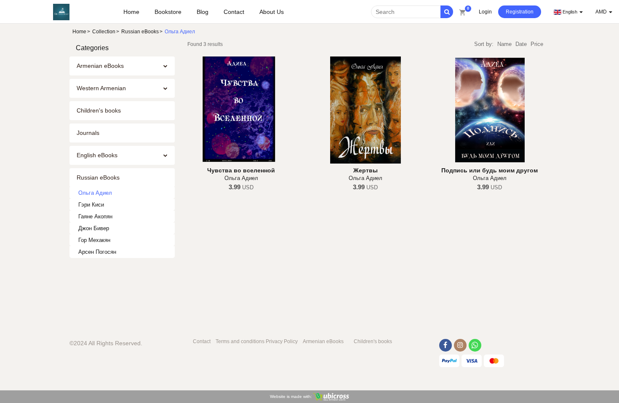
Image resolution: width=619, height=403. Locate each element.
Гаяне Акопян (95, 216)
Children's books (99, 110)
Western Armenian (101, 88)
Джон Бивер (93, 228)
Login (485, 12)
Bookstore (168, 11)
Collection (103, 32)
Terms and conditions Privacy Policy (257, 341)
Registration (520, 12)
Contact (234, 11)
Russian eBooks (140, 32)
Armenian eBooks (100, 65)
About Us (271, 11)
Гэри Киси (91, 205)
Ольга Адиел (95, 193)
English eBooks (97, 155)
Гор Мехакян (94, 240)
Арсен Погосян (97, 252)
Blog (202, 11)
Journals (88, 132)
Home (131, 11)
